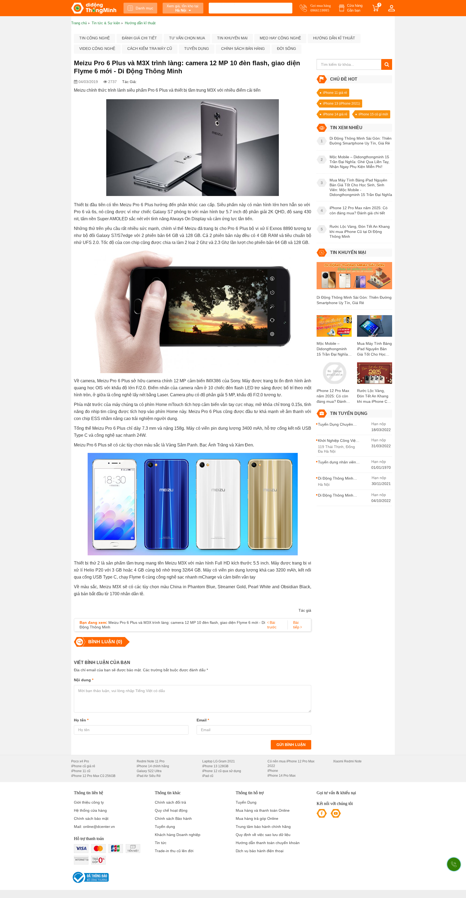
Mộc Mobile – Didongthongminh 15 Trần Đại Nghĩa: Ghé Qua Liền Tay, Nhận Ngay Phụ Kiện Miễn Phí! (333, 349)
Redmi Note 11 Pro (151, 761)
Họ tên (81, 720)
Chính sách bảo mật (91, 818)
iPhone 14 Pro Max (282, 775)
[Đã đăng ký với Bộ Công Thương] (90, 877)
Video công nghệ (97, 48)
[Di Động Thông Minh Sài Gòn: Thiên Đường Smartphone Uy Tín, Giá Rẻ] (354, 278)
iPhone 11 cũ (80, 771)
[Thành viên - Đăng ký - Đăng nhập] (391, 8)
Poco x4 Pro (80, 761)
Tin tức (160, 843)
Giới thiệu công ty (89, 802)
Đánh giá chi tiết (139, 38)
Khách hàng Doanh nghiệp (177, 834)
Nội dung (83, 680)
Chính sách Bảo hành (173, 818)
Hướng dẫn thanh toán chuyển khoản (268, 843)
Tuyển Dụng (246, 802)
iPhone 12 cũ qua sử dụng (221, 771)
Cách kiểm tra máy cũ (149, 48)
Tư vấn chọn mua (187, 38)
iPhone (273, 771)
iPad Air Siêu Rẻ (149, 776)
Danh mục (144, 8)
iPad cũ (207, 776)
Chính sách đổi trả (170, 802)
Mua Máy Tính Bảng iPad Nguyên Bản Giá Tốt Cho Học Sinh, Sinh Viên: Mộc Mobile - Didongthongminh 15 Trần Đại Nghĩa (374, 349)
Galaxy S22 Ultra (149, 771)
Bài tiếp (296, 624)
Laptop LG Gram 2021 (218, 761)
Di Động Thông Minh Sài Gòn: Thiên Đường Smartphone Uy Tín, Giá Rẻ (354, 300)
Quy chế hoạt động (171, 810)
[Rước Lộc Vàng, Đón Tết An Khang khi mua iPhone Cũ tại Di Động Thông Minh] (374, 375)
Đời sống (286, 48)
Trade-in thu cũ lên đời (174, 851)
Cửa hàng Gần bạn (354, 8)
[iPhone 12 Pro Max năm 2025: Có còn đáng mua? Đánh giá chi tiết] (334, 375)
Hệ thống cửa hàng (90, 810)
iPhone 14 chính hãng (153, 766)
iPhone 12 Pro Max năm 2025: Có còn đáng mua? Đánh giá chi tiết (333, 396)
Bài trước (271, 624)
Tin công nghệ (94, 38)
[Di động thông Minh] (93, 8)
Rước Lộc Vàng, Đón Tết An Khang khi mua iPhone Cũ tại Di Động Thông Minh (373, 396)
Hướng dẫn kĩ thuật (334, 38)
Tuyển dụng (196, 48)
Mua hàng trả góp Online (257, 818)
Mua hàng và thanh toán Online (263, 810)
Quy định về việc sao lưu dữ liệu (263, 834)
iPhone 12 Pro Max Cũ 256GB (93, 776)
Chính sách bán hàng (243, 48)
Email (203, 720)
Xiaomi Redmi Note (347, 761)
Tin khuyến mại (232, 38)
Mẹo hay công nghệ (280, 38)
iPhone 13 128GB (215, 766)
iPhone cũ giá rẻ (83, 766)
